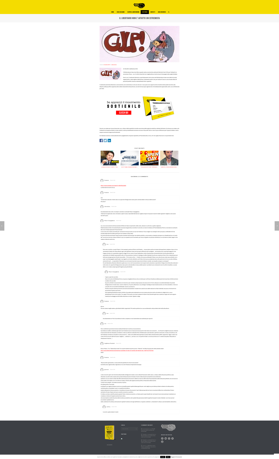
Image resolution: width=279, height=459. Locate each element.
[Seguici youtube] (162, 442)
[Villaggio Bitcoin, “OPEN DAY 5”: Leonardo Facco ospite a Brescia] (149, 158)
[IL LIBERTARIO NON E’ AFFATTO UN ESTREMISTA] (139, 44)
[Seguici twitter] (172, 438)
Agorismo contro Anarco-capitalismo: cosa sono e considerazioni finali (148, 447)
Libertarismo (114, 64)
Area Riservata (162, 12)
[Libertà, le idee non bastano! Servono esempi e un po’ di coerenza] (169, 158)
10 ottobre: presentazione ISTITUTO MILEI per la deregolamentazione (130, 167)
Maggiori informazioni (176, 457)
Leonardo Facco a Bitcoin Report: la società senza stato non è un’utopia (148, 436)
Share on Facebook (101, 140)
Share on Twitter (105, 140)
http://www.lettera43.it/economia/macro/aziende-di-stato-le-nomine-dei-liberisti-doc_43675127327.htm (127, 350)
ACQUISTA (109, 444)
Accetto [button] (162, 457)
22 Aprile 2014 (107, 64)
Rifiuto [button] (168, 457)
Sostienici (144, 12)
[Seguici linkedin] (165, 438)
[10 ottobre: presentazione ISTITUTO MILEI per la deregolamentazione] (130, 158)
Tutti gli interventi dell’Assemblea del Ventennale (148, 430)
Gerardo (145, 434)
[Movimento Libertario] (139, 5)
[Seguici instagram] (169, 438)
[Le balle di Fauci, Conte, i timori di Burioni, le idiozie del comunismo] (110, 158)
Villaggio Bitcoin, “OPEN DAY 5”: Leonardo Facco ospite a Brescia (150, 167)
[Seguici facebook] (162, 438)
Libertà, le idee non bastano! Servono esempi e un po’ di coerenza (169, 167)
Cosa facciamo (120, 12)
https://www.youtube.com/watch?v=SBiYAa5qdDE (113, 185)
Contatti (152, 12)
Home (112, 12)
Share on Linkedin (109, 140)
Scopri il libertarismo (133, 12)
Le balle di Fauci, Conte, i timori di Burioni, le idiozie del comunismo (110, 167)
